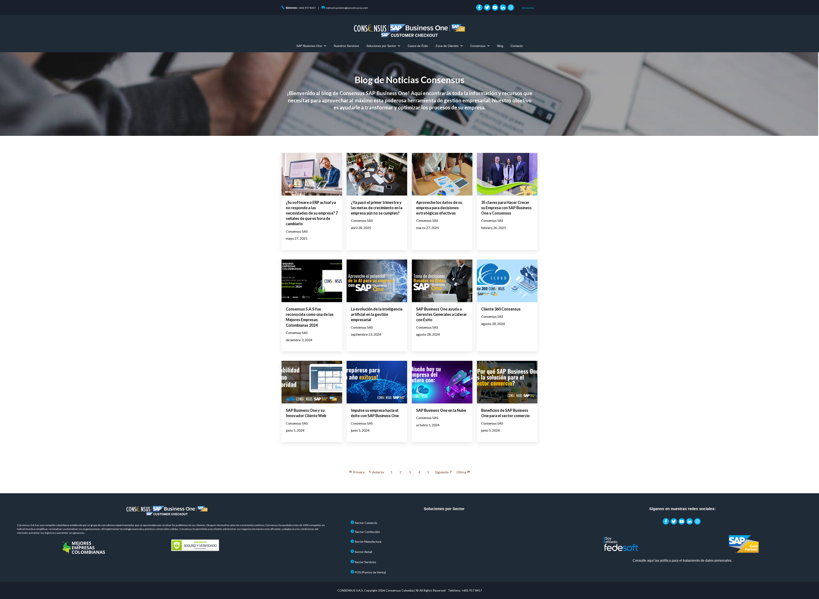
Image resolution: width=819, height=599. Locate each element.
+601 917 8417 (307, 7)
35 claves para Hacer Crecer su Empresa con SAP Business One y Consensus (506, 207)
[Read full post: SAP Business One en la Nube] (442, 382)
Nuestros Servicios (346, 46)
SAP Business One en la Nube (441, 410)
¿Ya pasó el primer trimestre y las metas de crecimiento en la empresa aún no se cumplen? (376, 207)
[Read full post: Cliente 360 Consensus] (507, 281)
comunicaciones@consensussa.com (347, 7)
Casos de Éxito (418, 46)
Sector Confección (367, 532)
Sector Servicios (365, 562)
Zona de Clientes (447, 46)
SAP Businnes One (309, 46)
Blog (500, 46)
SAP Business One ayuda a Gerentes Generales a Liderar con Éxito (441, 314)
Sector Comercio (366, 523)
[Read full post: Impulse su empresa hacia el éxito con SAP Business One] (377, 382)
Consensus (477, 46)
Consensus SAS (297, 231)
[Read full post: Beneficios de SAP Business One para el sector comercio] (507, 382)
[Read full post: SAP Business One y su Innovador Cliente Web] (312, 382)
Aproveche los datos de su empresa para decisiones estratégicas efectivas (439, 207)
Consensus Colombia (400, 590)
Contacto (517, 46)
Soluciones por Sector (381, 46)
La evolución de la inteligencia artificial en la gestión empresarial (376, 314)
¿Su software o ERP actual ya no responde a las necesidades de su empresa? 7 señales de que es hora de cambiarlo (312, 213)
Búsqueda (528, 7)
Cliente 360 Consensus (501, 309)
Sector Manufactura (368, 541)
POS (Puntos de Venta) (370, 572)
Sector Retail (363, 552)
